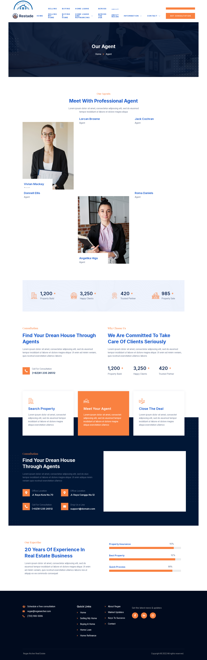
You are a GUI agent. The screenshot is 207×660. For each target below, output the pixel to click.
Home (40, 16)
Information (131, 16)
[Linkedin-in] (144, 615)
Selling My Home (52, 16)
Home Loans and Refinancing (82, 16)
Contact (152, 16)
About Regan (115, 16)
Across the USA (102, 16)
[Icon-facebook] (135, 615)
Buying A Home (66, 16)
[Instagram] (153, 615)
